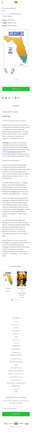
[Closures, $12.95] (8, 278)
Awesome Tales (16, 380)
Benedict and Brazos (16, 362)
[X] (12, 97)
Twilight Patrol (16, 386)
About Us (16, 334)
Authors (16, 328)
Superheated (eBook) (22, 294)
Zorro (16, 365)
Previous (2, 283)
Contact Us (16, 340)
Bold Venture (16, 349)
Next (27, 283)
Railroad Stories (16, 368)
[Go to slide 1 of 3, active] (12, 299)
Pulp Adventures (16, 359)
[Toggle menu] (2, 2)
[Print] (9, 97)
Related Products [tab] (16, 266)
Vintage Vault (16, 352)
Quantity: (16, 79)
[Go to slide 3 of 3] (17, 299)
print (15, 112)
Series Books (16, 331)
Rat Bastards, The (16, 377)
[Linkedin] (15, 97)
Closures (8, 288)
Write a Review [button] (7, 16)
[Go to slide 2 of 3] (15, 299)
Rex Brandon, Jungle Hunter (16, 383)
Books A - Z (16, 325)
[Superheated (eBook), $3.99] (21, 278)
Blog (16, 337)
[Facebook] (3, 97)
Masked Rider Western (16, 371)
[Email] (6, 97)
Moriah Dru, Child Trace (16, 374)
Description (16, 105)
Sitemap (16, 343)
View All (16, 389)
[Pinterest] (18, 97)
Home (16, 322)
